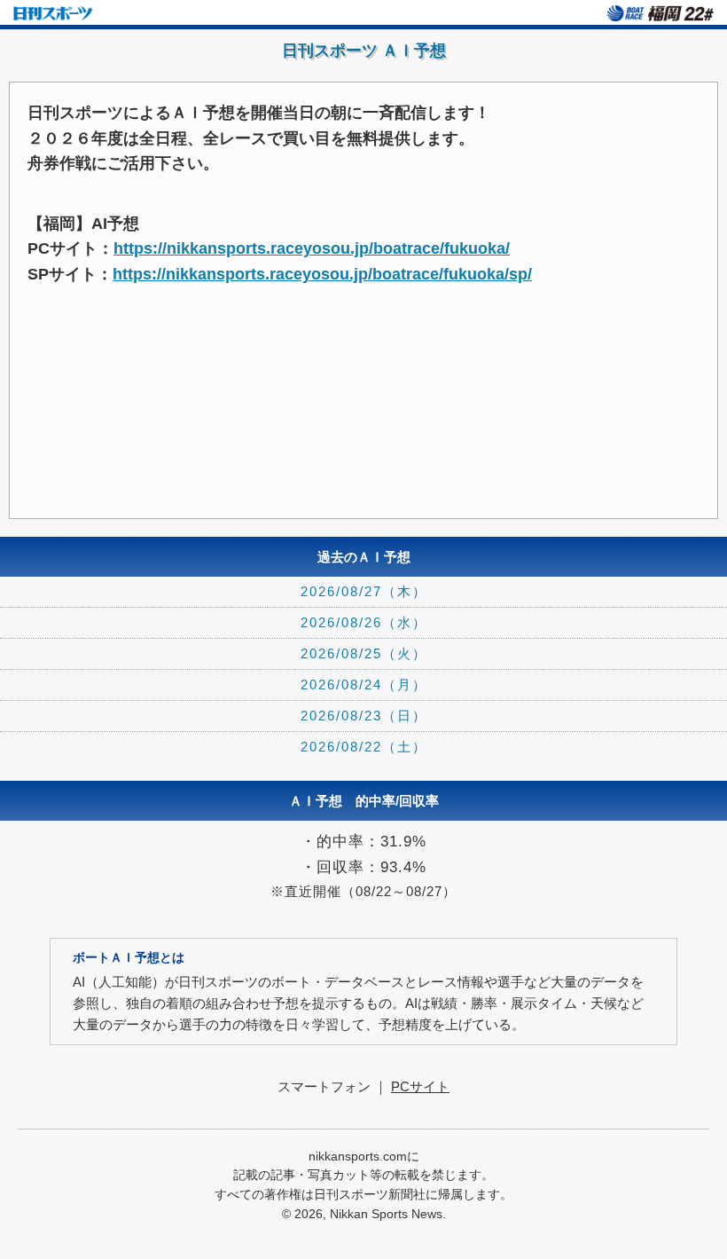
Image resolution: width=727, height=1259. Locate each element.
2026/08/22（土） (364, 746)
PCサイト (420, 1086)
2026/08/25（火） (364, 653)
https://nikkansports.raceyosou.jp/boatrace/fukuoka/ (311, 248)
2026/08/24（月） (364, 684)
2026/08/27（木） (364, 591)
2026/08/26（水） (364, 622)
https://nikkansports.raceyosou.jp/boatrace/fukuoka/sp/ (322, 274)
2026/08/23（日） (364, 715)
